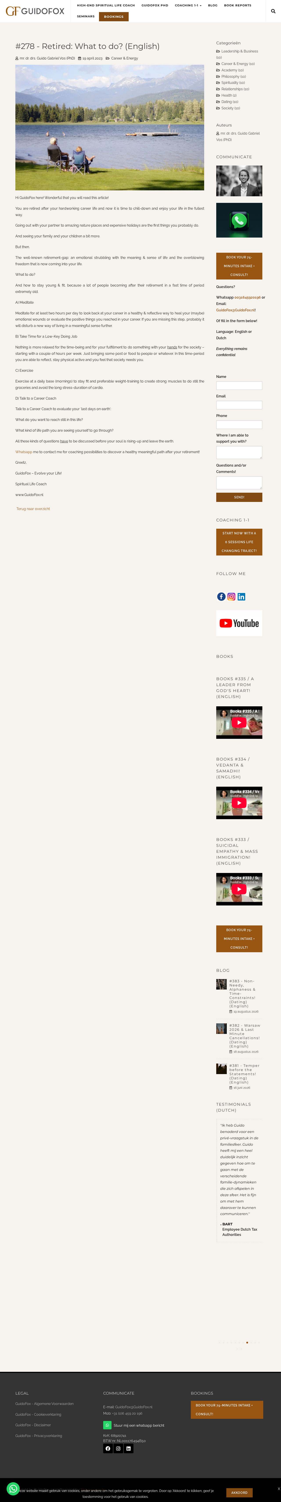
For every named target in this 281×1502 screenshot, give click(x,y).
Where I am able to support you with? (232, 438)
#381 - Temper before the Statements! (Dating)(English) (244, 1074)
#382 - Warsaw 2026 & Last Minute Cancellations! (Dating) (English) (245, 1035)
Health (229, 95)
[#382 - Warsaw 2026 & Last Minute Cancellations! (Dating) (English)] (222, 1028)
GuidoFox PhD (155, 5)
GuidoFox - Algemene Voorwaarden (44, 1404)
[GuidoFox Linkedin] (128, 1448)
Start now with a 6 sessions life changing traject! (239, 542)
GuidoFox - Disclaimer (33, 1425)
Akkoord (239, 1493)
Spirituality (233, 83)
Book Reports (237, 5)
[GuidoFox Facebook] (108, 1448)
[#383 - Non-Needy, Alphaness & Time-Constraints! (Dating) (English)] (222, 984)
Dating (230, 102)
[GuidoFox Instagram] (118, 1448)
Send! (239, 497)
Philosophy (234, 76)
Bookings (114, 17)
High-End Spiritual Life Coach (106, 5)
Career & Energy (124, 58)
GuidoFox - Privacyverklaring (38, 1436)
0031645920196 (248, 297)
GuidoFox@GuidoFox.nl (235, 310)
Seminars (86, 16)
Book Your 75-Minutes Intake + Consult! (239, 266)
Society (231, 108)
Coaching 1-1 (187, 5)
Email (221, 396)
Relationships (235, 89)
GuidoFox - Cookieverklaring (38, 1414)
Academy (233, 70)
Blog (213, 5)
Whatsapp (24, 452)
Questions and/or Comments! (231, 468)
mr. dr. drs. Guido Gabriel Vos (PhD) (47, 58)
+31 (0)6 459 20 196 (127, 1413)
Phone (221, 416)
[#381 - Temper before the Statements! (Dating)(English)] (222, 1069)
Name (221, 377)
